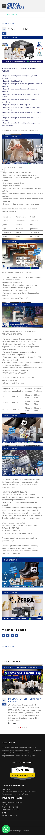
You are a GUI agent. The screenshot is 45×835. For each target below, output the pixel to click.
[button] (19, 728)
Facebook (3, 635)
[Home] (15, 6)
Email (16, 635)
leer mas (11, 723)
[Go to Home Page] (2, 14)
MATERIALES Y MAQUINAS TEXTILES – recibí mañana (21, 700)
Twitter (7, 635)
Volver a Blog (9, 23)
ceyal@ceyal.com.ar (9, 815)
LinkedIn (12, 635)
